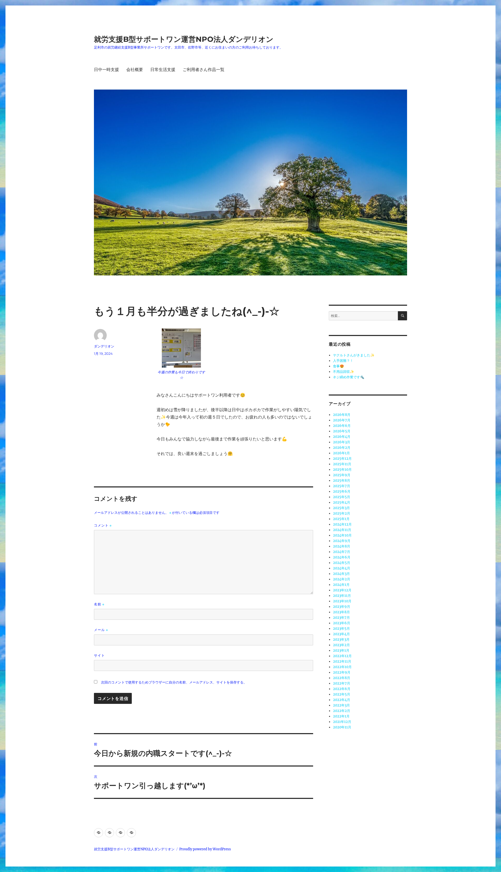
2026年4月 (341, 436)
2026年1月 (341, 453)
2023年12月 (342, 590)
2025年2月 (341, 513)
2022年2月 (341, 711)
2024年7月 (341, 552)
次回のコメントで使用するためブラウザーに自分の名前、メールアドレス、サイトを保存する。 (174, 682)
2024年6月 (341, 557)
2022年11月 (342, 661)
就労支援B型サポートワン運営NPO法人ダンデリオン (183, 39)
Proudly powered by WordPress (205, 849)
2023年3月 (341, 639)
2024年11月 (342, 530)
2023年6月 (341, 623)
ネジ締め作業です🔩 (348, 377)
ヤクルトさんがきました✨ (353, 355)
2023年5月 (341, 628)
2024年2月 (341, 579)
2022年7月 (341, 683)
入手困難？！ (343, 360)
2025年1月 (341, 519)
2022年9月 (341, 672)
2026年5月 (341, 431)
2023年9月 (341, 606)
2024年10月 (342, 535)
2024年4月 (341, 568)
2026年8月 (341, 415)
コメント (103, 525)
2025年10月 (342, 469)
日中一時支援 (106, 69)
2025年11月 (342, 464)
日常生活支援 (162, 69)
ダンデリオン (104, 346)
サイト (99, 655)
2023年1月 (341, 650)
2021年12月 (342, 722)
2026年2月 (341, 447)
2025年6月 (341, 491)
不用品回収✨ (343, 371)
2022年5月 (341, 694)
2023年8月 (341, 612)
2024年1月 (341, 584)
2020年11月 (342, 727)
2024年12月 (342, 524)
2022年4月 (341, 700)
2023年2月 (341, 645)
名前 (99, 604)
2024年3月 (341, 573)
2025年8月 (341, 480)
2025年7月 (341, 486)
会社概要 (134, 69)
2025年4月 (341, 502)
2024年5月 (341, 563)
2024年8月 (341, 546)
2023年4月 (341, 634)
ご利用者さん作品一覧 (203, 69)
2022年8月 (341, 678)
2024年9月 (341, 541)
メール (101, 630)
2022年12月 (342, 656)
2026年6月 (342, 425)
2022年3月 (341, 705)
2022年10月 (342, 667)
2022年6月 (341, 689)
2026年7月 (341, 420)
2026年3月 (341, 442)
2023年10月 (342, 601)
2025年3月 (341, 508)
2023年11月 (342, 595)
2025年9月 (341, 475)
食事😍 (338, 366)
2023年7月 (341, 617)
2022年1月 (341, 716)
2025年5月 (341, 497)
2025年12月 (342, 458)
